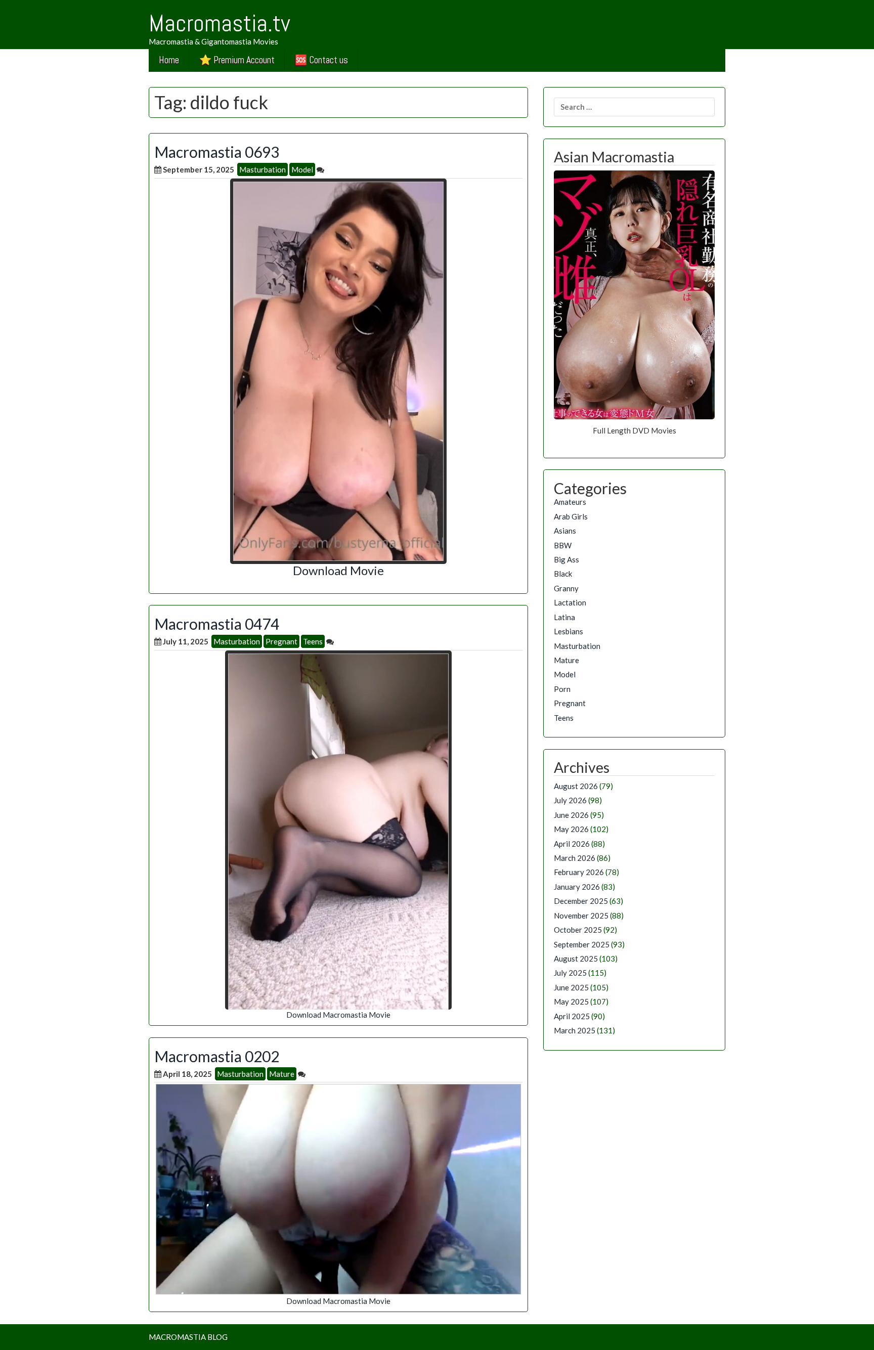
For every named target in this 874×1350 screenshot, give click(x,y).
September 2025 (581, 944)
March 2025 (574, 1030)
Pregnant (281, 641)
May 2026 (571, 829)
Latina (564, 617)
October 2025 (578, 929)
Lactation (570, 602)
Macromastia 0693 (216, 152)
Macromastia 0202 (216, 1056)
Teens (313, 641)
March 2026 (574, 857)
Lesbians (568, 631)
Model (302, 169)
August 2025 (576, 958)
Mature (281, 1073)
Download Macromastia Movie (338, 1014)
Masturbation (262, 169)
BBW (563, 545)
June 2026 (571, 814)
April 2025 (572, 1016)
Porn (562, 688)
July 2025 (570, 972)
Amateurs (570, 501)
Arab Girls (571, 516)
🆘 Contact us (321, 60)
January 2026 (577, 886)
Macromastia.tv (219, 23)
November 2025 (581, 915)
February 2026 (579, 872)
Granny (566, 588)
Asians (565, 530)
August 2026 (576, 786)
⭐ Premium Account (237, 60)
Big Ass (566, 559)
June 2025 (571, 987)
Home (169, 60)
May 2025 (571, 1001)
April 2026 (572, 843)
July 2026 (570, 800)
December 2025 (581, 900)
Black (563, 573)
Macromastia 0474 (216, 624)
